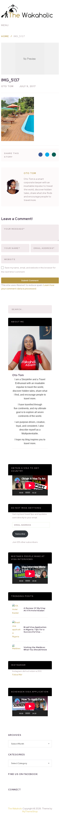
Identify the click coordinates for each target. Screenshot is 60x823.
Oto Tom (7, 86)
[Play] (16, 492)
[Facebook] (10, 797)
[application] (30, 485)
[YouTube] (33, 797)
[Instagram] (18, 797)
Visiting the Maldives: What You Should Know (35, 648)
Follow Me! (17, 674)
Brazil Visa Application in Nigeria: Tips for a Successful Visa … (35, 629)
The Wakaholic (15, 808)
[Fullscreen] (44, 492)
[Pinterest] (36, 817)
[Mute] (39, 492)
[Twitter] (25, 797)
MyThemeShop (30, 811)
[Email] (40, 797)
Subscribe (20, 534)
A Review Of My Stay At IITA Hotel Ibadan (34, 609)
